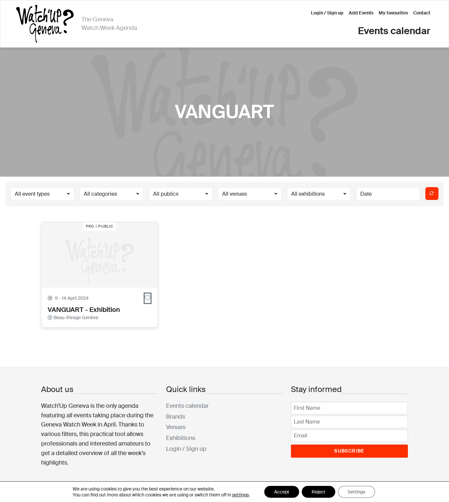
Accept (281, 492)
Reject (318, 492)
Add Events (361, 13)
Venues (175, 427)
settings (240, 495)
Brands (175, 417)
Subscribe (349, 451)
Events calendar (394, 31)
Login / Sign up (327, 13)
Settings (356, 492)
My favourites (393, 13)
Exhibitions (180, 438)
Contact (421, 13)
